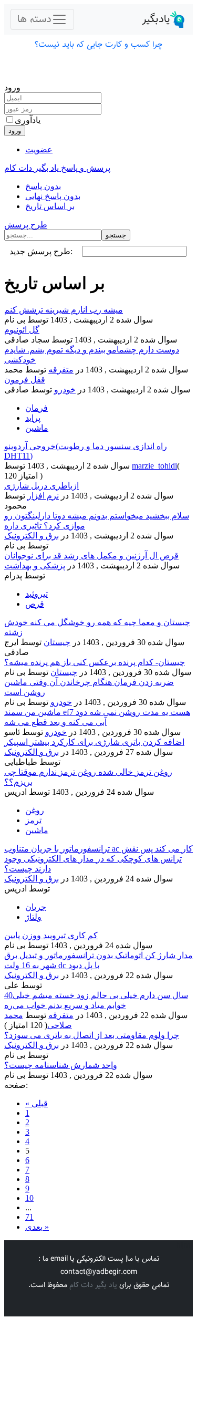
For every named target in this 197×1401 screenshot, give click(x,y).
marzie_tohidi (154, 465)
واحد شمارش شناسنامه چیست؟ (60, 1065)
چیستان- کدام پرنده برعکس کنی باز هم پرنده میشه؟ (94, 662)
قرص (34, 603)
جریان (35, 906)
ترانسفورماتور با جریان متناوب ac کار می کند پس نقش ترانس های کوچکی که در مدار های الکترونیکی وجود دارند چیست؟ (98, 858)
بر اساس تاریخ (50, 206)
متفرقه (61, 369)
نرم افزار (43, 495)
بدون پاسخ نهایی (52, 196)
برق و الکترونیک (31, 535)
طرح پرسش (25, 224)
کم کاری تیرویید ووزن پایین (51, 935)
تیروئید (36, 593)
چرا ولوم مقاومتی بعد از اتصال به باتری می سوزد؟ (91, 1035)
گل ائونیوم (21, 329)
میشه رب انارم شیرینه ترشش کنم (63, 309)
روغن (34, 810)
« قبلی (36, 1103)
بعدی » (37, 1226)
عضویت (39, 149)
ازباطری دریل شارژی (41, 485)
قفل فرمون (24, 379)
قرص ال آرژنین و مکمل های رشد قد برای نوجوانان (91, 555)
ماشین (36, 427)
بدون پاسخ (43, 186)
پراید (32, 417)
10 (29, 1198)
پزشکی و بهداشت (34, 565)
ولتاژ (33, 916)
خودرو (65, 389)
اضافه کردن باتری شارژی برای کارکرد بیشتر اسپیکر (94, 742)
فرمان (36, 407)
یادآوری (27, 120)
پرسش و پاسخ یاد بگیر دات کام (57, 167)
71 (29, 1216)
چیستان (57, 642)
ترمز (33, 820)
